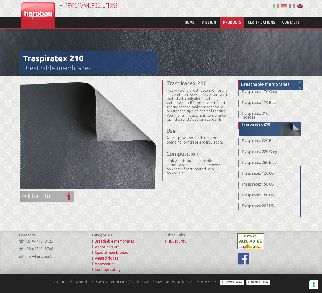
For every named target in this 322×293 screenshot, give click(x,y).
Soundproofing (108, 269)
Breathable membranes (57, 68)
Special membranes (111, 252)
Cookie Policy (259, 282)
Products (232, 22)
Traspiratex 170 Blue (259, 102)
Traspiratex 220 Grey (259, 151)
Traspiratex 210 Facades (254, 115)
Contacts (291, 22)
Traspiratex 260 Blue (259, 162)
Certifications (261, 22)
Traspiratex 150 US (257, 184)
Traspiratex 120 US (257, 173)
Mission (208, 22)
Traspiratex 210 (255, 124)
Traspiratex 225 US (257, 206)
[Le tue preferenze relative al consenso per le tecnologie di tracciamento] (313, 284)
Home (189, 22)
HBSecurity (177, 241)
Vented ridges (106, 258)
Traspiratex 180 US (257, 195)
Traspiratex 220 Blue (259, 141)
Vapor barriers (107, 247)
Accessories (105, 264)
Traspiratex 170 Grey (259, 92)
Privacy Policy (233, 282)
